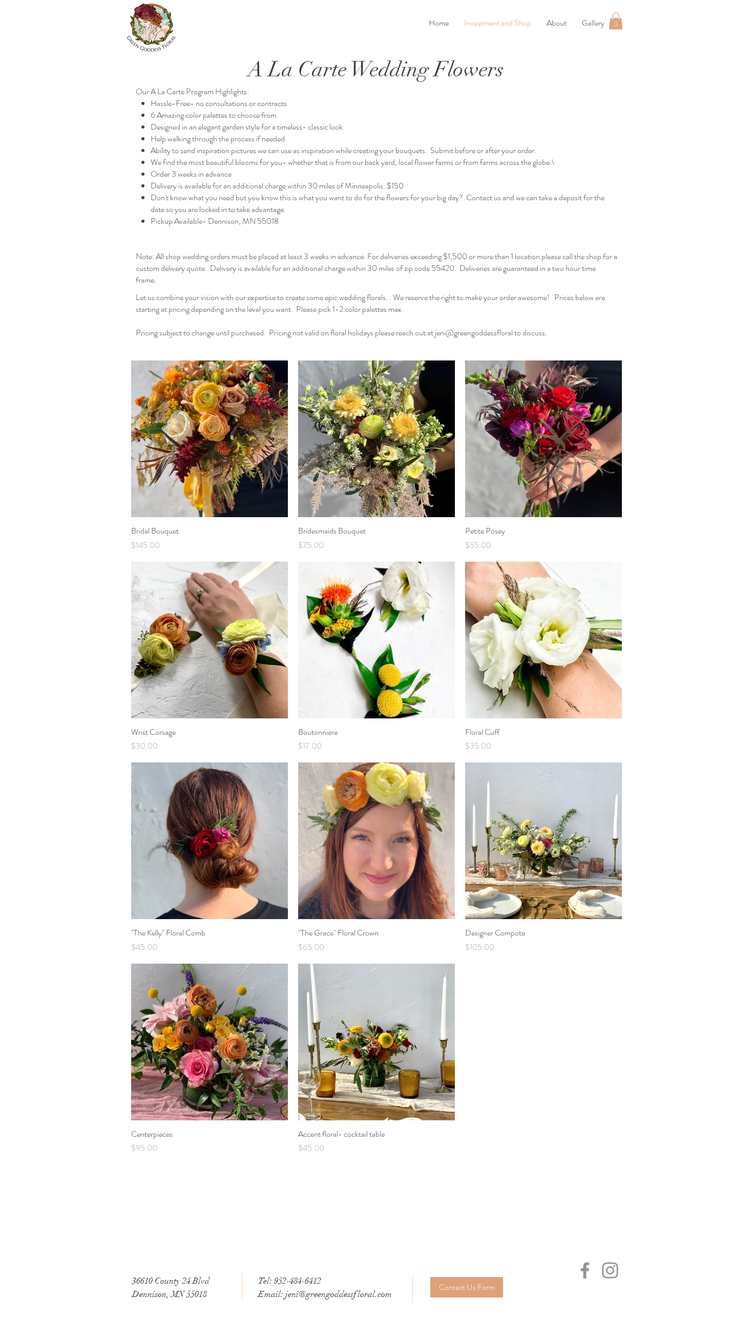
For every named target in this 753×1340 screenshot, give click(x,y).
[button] (616, 20)
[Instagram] (610, 1270)
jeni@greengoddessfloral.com (338, 1294)
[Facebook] (585, 1270)
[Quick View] (209, 438)
